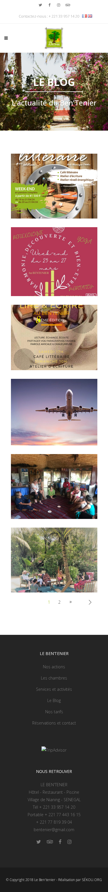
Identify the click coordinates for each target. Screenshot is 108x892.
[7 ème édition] (54, 486)
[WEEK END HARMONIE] (54, 261)
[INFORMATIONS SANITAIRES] (54, 411)
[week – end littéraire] (54, 185)
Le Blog (54, 700)
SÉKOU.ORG (92, 879)
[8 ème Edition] (54, 337)
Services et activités (54, 689)
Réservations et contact (54, 723)
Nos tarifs (54, 711)
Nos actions (54, 666)
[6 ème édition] (54, 559)
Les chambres (54, 678)
